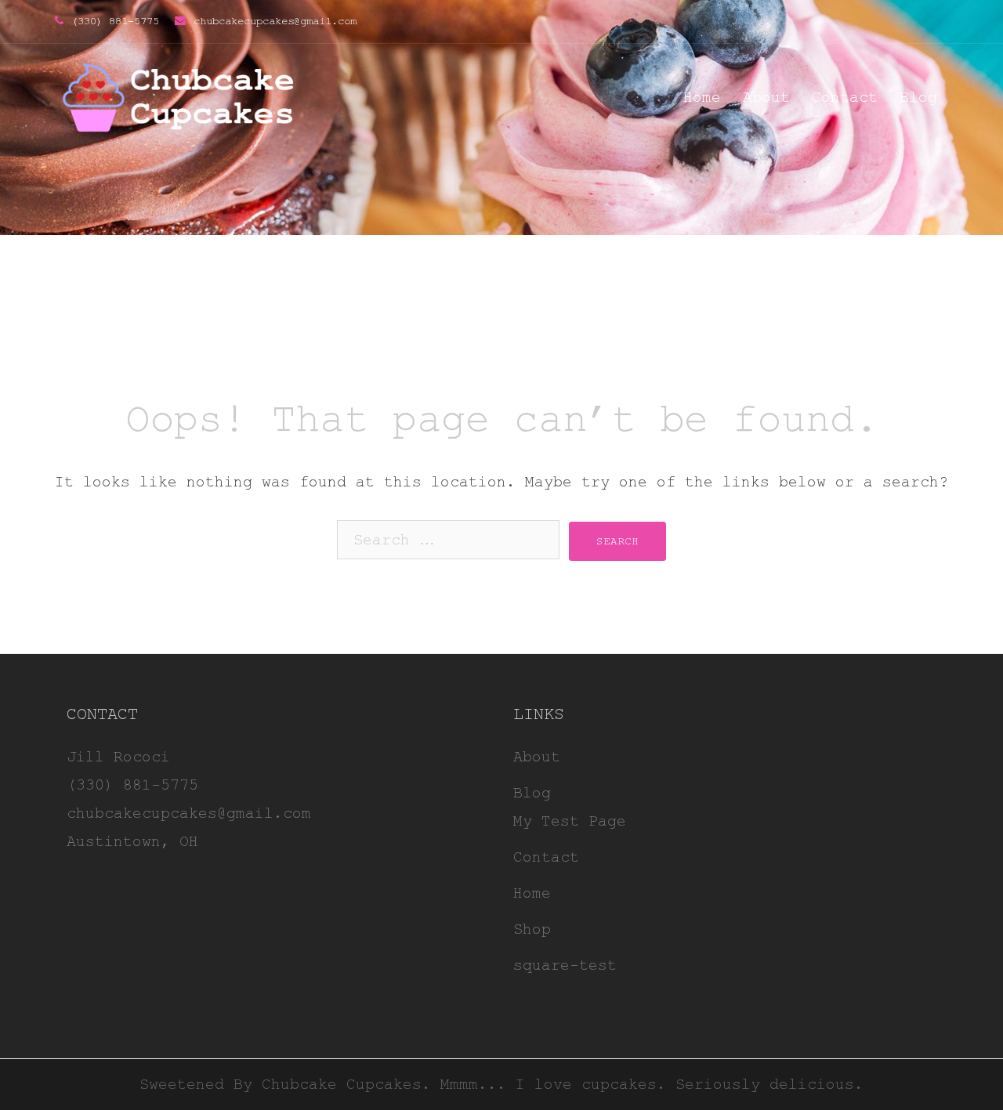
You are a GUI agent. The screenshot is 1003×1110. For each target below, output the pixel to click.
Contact (845, 98)
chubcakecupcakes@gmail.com (275, 21)
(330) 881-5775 (115, 21)
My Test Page (569, 821)
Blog (918, 98)
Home (702, 98)
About (766, 98)
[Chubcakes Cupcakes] (178, 97)
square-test (565, 965)
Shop (532, 929)
